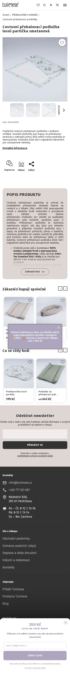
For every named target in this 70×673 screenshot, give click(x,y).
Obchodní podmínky (16, 538)
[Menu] (65, 5)
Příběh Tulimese (13, 589)
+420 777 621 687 (19, 490)
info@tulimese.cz (20, 482)
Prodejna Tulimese (15, 596)
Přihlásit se (35, 445)
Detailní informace (15, 148)
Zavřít (57, 176)
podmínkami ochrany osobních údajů (35, 456)
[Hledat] (44, 5)
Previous (60, 288)
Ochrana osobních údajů (19, 546)
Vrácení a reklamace (16, 560)
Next (66, 288)
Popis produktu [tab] (23, 194)
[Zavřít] (65, 622)
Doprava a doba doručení (20, 553)
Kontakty (8, 567)
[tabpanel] (19, 319)
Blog (5, 603)
